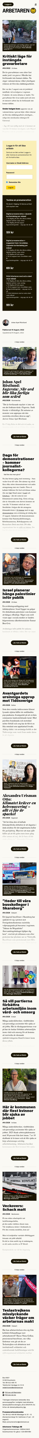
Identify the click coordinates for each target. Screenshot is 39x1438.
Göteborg (6, 495)
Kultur (13, 705)
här (10, 493)
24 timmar (20, 510)
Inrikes (14, 1123)
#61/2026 (6, 602)
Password (10, 173)
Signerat (14, 818)
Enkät (13, 1017)
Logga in (8, 4)
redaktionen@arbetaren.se (12, 1388)
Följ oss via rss (10, 1395)
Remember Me (14, 182)
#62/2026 (6, 400)
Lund (25, 493)
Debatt (14, 913)
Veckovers (15, 1214)
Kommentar (16, 400)
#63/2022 (6, 68)
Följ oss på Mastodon (13, 1392)
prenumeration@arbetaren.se (18, 1422)
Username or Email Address (17, 163)
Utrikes (14, 68)
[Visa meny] (35, 4)
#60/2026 (6, 1326)
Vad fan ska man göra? (12, 474)
